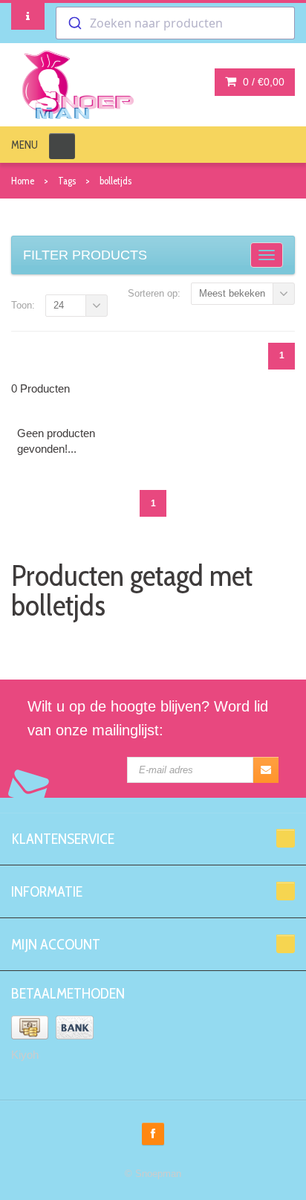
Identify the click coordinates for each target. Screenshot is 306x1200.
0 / (262, 82)
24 (58, 305)
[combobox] (175, 23)
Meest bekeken (232, 293)
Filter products (85, 255)
